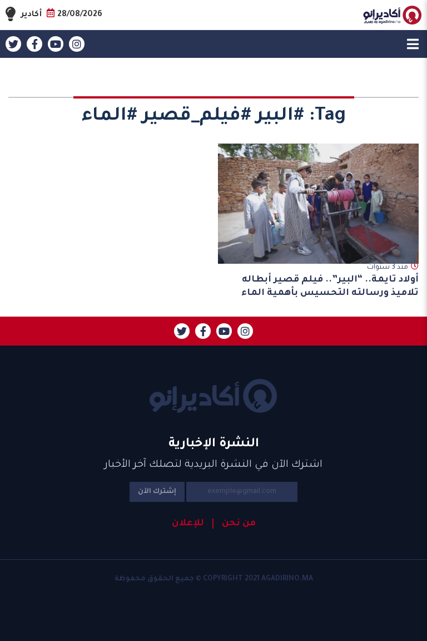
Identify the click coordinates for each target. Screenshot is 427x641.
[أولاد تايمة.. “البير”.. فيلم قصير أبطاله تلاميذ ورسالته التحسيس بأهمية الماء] (318, 204)
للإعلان (188, 524)
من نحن (239, 524)
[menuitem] (234, 524)
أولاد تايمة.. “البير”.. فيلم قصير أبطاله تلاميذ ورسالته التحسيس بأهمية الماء (329, 286)
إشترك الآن (157, 492)
